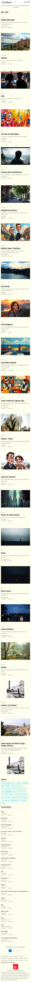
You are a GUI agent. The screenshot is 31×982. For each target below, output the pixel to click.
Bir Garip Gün (4, 818)
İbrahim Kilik (3, 292)
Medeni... (4, 667)
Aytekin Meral (4, 820)
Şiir (2, 12)
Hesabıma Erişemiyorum (7, 958)
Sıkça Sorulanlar (19, 960)
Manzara (4, 58)
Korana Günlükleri (7, 629)
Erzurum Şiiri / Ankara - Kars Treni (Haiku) (11, 831)
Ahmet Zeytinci (4, 176)
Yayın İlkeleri (4, 960)
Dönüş (3, 553)
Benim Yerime (6, 591)
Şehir (2, 905)
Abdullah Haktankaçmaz (6, 926)
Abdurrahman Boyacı (5, 559)
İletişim (21, 956)
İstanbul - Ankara (7, 439)
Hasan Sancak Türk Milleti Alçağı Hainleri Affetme (13, 744)
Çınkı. (3, 96)
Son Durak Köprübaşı (6, 825)
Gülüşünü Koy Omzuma (9, 210)
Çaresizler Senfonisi (8, 477)
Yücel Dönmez (4, 483)
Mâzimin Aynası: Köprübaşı (10, 248)
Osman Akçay (4, 833)
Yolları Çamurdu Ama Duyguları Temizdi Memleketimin (14, 891)
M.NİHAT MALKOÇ (5, 26)
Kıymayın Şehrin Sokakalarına (11, 172)
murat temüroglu (4, 933)
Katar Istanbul (4, 931)
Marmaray (3, 838)
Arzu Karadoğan (4, 407)
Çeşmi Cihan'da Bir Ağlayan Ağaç (12, 401)
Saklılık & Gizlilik (23, 958)
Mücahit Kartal (4, 880)
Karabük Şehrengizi (8, 20)
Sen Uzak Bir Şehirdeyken (10, 134)
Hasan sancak (4, 752)
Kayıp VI (3, 898)
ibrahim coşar (4, 893)
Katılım (16, 956)
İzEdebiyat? (11, 960)
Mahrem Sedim (5, 911)
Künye (26, 960)
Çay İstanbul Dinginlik (8, 362)
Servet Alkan (3, 100)
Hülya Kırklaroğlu (4, 597)
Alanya (2, 811)
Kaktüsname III (4, 878)
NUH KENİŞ (3, 140)
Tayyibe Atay (3, 62)
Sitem (2, 924)
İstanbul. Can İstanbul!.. (9, 705)
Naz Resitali (5, 286)
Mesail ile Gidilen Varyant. (10, 515)
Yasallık (16, 958)
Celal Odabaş (4, 813)
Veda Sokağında (6, 324)
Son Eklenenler (5, 956)
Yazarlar (12, 956)
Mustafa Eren (3, 906)
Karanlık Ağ (3, 840)
